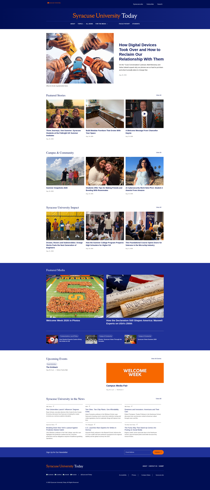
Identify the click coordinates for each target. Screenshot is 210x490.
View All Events (156, 358)
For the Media (101, 23)
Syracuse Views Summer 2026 (147, 339)
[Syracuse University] (58, 4)
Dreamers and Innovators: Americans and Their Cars (142, 411)
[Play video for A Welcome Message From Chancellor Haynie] (145, 114)
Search (159, 4)
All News (89, 23)
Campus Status (145, 475)
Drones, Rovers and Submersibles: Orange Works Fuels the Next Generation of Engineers (64, 245)
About (72, 23)
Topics (80, 23)
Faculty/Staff (124, 23)
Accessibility (122, 475)
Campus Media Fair (117, 385)
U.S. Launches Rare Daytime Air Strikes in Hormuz (100, 429)
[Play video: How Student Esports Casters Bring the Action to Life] (52, 339)
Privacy (134, 475)
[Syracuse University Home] (105, 15)
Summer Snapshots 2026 (57, 188)
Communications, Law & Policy (69, 336)
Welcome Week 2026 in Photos (63, 320)
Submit (157, 452)
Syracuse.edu (138, 4)
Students (136, 23)
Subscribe (150, 4)
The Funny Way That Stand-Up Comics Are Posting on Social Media (140, 429)
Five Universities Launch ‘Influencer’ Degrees (62, 409)
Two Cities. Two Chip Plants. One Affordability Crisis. (102, 411)
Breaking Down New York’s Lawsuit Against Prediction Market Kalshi (62, 429)
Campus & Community (54, 36)
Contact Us (153, 466)
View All (158, 95)
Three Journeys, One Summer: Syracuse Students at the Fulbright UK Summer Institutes (63, 133)
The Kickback (52, 367)
